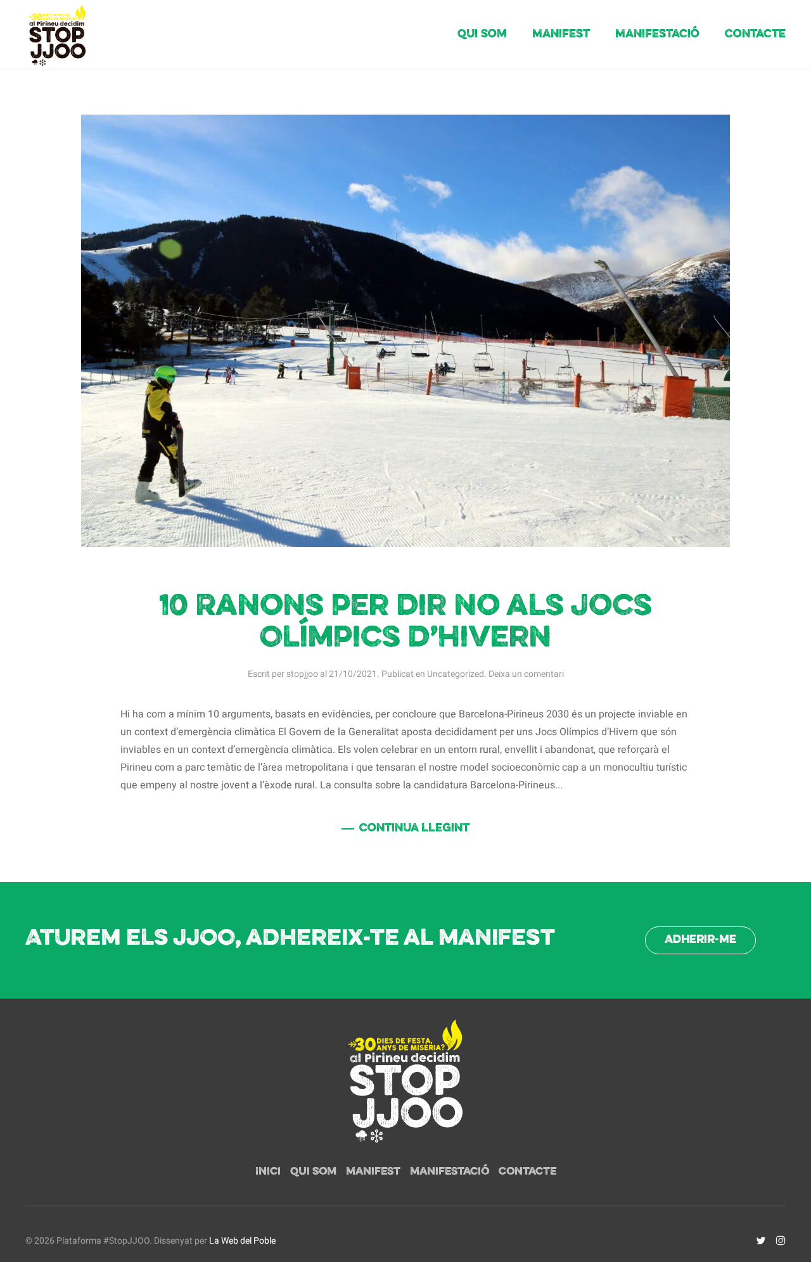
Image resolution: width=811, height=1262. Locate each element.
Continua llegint (414, 829)
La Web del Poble (242, 1240)
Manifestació (657, 34)
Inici (268, 1172)
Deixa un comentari (526, 674)
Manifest (561, 34)
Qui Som (482, 34)
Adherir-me (700, 940)
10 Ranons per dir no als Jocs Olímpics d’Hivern (405, 623)
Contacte (755, 34)
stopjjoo (302, 674)
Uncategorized (455, 674)
